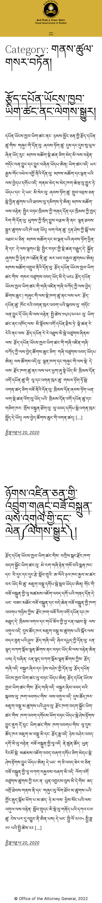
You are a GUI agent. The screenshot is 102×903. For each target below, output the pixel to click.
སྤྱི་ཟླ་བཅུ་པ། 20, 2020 (22, 432)
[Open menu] (51, 34)
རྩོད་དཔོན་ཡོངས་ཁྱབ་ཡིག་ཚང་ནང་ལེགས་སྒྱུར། (50, 105)
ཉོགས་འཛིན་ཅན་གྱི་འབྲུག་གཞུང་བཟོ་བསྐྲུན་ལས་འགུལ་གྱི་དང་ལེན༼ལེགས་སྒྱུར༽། (48, 512)
